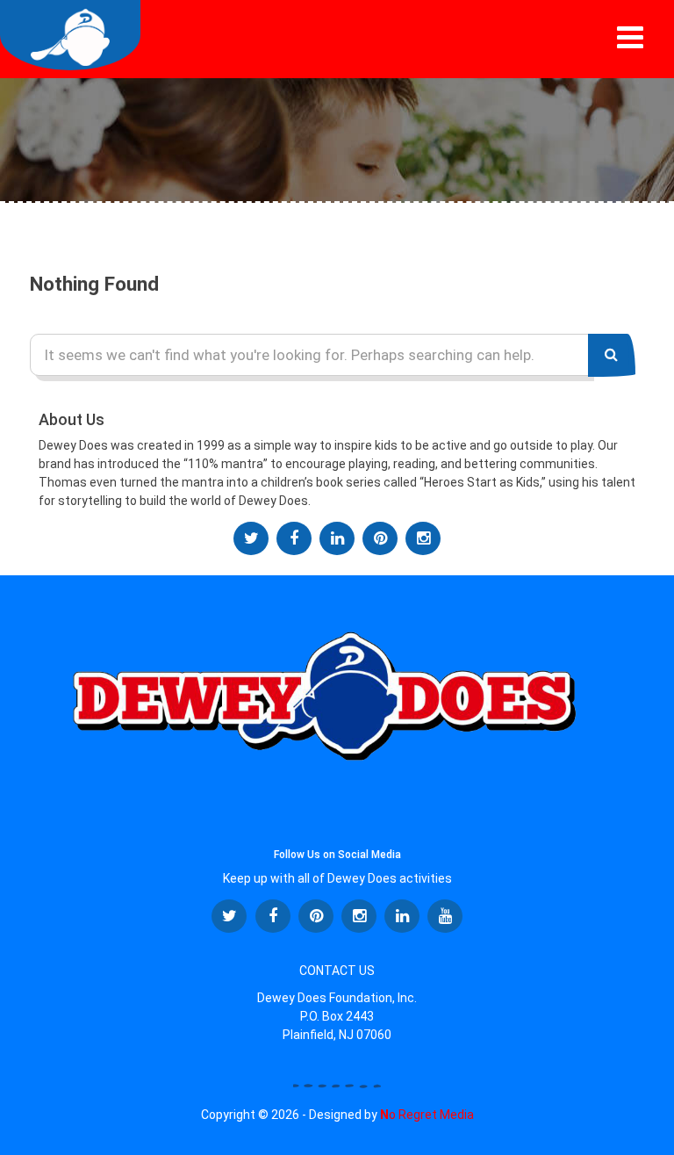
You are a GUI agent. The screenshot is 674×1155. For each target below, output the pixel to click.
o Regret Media (427, 1115)
